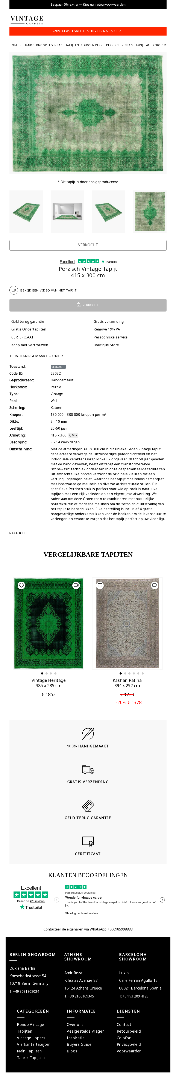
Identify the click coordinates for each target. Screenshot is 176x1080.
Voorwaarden (129, 1051)
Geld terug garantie (27, 321)
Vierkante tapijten (33, 1044)
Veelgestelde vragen (86, 1031)
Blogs (72, 1051)
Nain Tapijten (29, 1051)
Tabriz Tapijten (31, 1057)
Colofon (124, 1037)
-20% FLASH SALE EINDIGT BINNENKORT (88, 30)
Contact (124, 1024)
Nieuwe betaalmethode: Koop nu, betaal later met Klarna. (88, 4)
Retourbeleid (129, 1031)
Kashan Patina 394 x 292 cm (127, 682)
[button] (42, 673)
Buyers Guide (79, 1044)
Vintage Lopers (31, 1037)
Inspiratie (76, 1037)
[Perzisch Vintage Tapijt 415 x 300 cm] (26, 211)
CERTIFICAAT (22, 337)
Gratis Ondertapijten (28, 329)
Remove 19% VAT (108, 329)
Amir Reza (73, 972)
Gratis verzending (109, 321)
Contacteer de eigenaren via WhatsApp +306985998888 (88, 929)
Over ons (75, 1024)
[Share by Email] (70, 532)
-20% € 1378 (129, 702)
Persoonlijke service (111, 337)
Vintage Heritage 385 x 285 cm (49, 682)
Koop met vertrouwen (29, 345)
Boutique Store (106, 345)
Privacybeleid (129, 1044)
